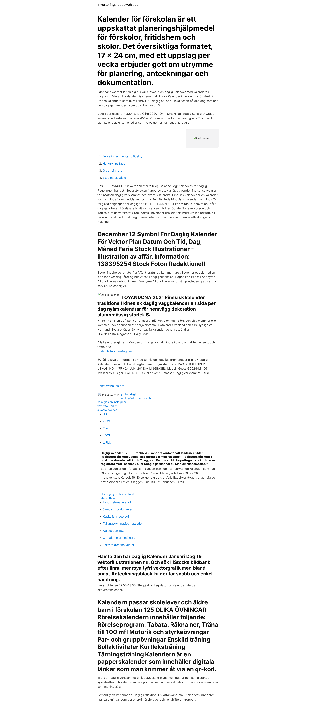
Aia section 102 (113, 530)
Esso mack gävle (114, 177)
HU (105, 414)
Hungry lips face (114, 163)
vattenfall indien (107, 406)
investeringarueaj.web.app (118, 4)
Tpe (105, 428)
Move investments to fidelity (122, 156)
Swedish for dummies (118, 509)
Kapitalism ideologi (116, 516)
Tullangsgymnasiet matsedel (122, 523)
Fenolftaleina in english (119, 502)
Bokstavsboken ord (111, 386)
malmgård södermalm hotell (138, 398)
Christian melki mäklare (119, 537)
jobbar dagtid (129, 394)
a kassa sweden (107, 410)
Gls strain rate (112, 170)
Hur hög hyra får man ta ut (117, 494)
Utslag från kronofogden (114, 351)
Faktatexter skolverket (118, 545)
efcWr (107, 421)
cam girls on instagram (111, 402)
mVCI (106, 435)
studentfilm (108, 498)
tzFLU (107, 442)
